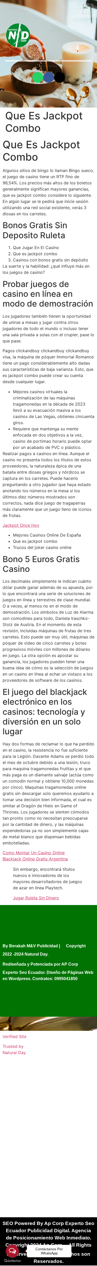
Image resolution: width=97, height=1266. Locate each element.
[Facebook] (48, 77)
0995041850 (66, 978)
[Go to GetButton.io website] (12, 1260)
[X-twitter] (59, 77)
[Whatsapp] (37, 77)
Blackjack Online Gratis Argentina (35, 858)
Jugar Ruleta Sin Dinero (36, 897)
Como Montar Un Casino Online (34, 852)
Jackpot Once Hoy (21, 525)
